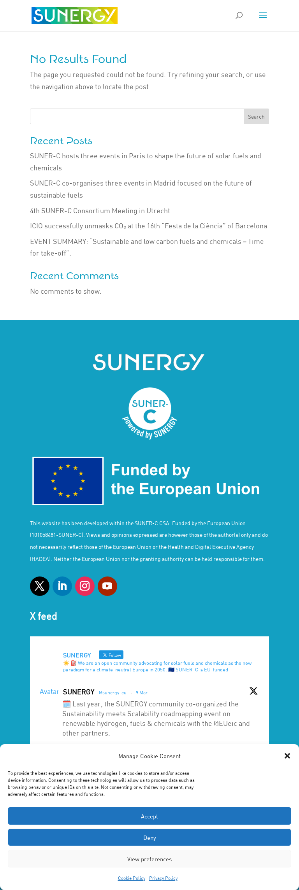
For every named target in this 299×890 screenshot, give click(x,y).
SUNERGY (78, 691)
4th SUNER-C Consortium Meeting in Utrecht (100, 210)
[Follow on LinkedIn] (62, 586)
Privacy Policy (163, 878)
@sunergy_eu (113, 692)
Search (256, 116)
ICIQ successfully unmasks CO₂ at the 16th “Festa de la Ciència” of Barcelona (148, 225)
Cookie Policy (131, 878)
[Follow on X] (39, 586)
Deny (149, 837)
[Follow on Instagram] (85, 586)
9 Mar (142, 692)
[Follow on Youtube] (107, 586)
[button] (287, 756)
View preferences (149, 858)
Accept (149, 816)
